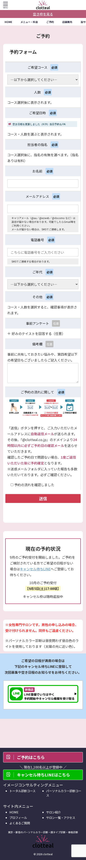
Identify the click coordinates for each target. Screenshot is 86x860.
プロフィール (18, 817)
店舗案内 (67, 22)
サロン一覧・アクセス (60, 817)
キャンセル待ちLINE (35, 568)
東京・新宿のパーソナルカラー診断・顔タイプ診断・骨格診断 (43, 832)
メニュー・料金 (29, 22)
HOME (8, 22)
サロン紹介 (53, 812)
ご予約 (50, 22)
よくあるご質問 (19, 823)
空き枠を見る (43, 13)
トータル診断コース (22, 791)
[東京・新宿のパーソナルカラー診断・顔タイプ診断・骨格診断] (43, 5)
